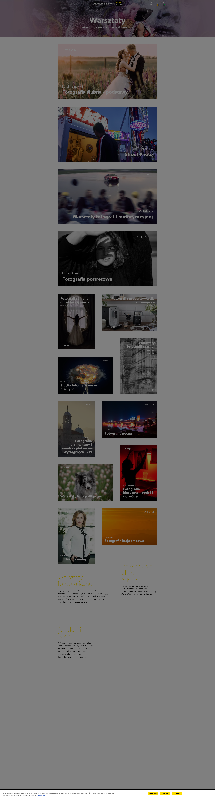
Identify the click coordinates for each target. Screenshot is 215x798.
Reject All (165, 793)
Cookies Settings (153, 793)
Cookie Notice (41, 795)
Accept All (177, 793)
